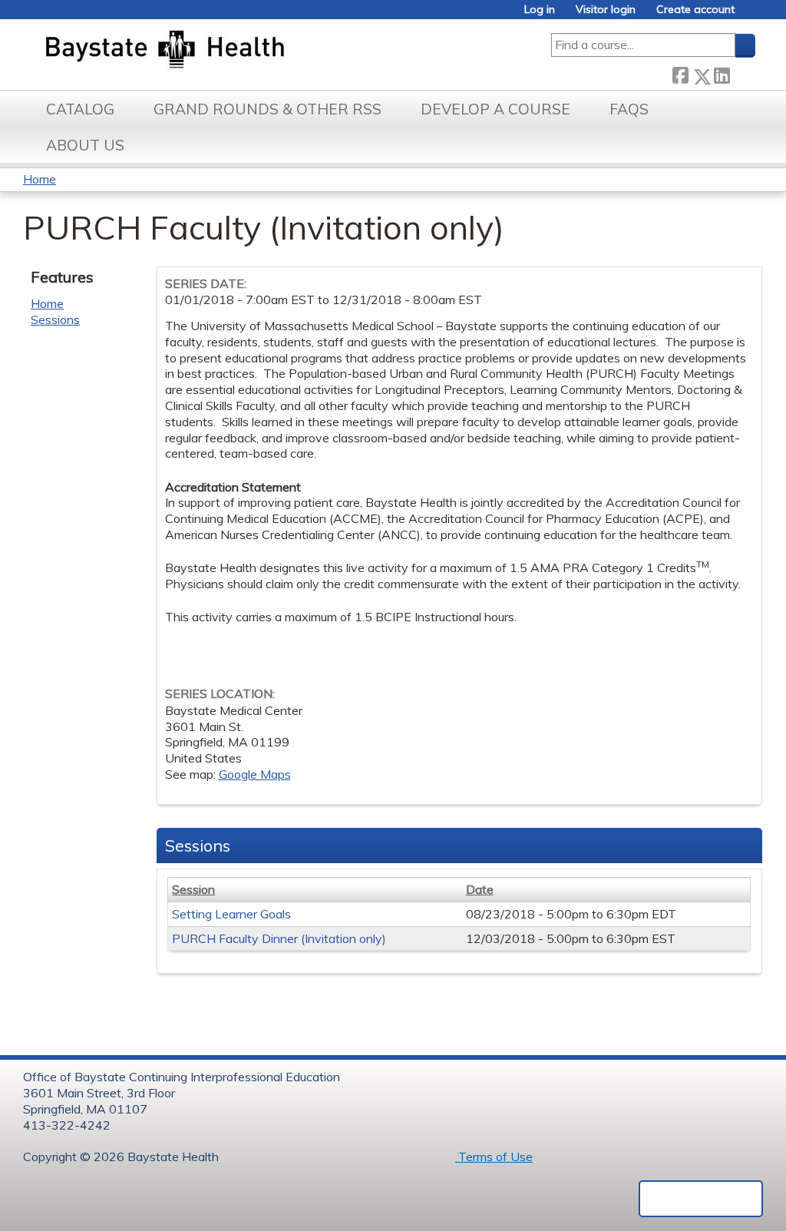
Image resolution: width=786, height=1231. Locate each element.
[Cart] (750, 15)
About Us (85, 145)
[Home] (237, 50)
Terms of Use (494, 1156)
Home (39, 179)
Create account (695, 9)
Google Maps (255, 774)
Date (480, 889)
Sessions (55, 319)
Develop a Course (495, 109)
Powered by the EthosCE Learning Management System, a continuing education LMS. (701, 1198)
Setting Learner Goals (231, 914)
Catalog (80, 109)
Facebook (680, 73)
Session (193, 889)
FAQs (629, 109)
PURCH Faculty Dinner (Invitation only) (279, 938)
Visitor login (606, 9)
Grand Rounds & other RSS (267, 109)
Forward (742, 73)
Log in (539, 9)
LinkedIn (721, 73)
